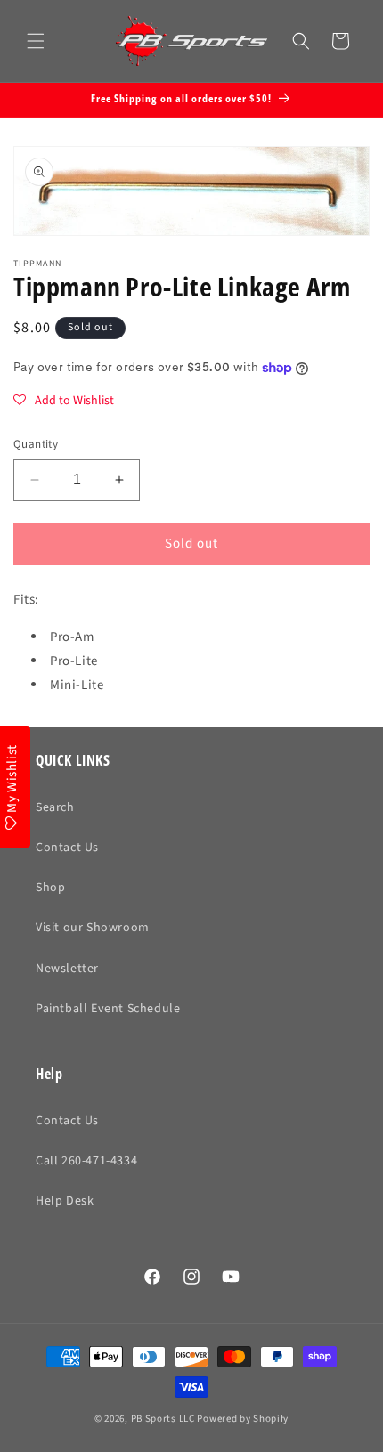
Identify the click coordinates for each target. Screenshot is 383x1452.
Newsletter (67, 968)
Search (55, 807)
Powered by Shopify (243, 1418)
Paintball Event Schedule (108, 1009)
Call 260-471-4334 (86, 1161)
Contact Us (67, 847)
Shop (50, 887)
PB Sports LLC (163, 1418)
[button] (35, 41)
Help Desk (65, 1201)
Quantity (35, 444)
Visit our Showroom (93, 928)
